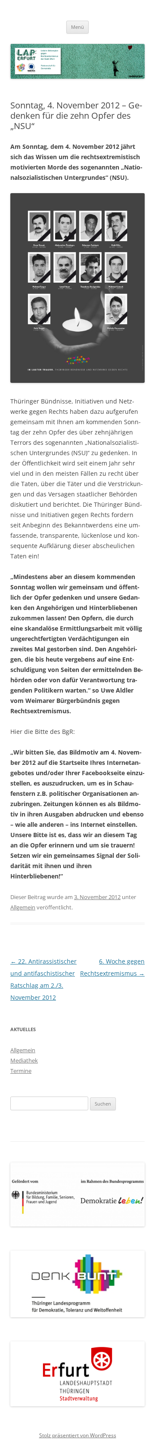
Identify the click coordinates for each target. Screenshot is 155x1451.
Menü (77, 27)
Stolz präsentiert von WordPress (77, 1435)
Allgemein (22, 907)
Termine (20, 1071)
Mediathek (24, 1060)
